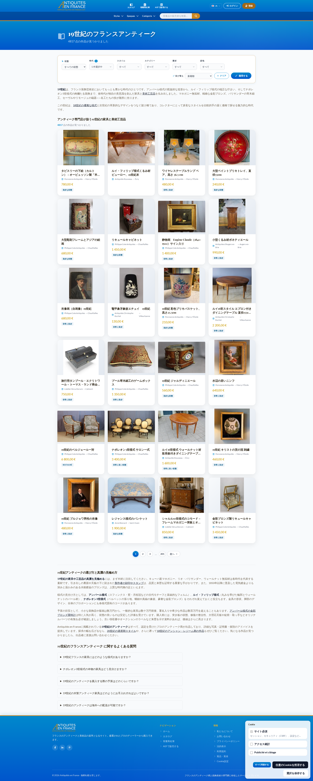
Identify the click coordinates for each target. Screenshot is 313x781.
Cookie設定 (223, 761)
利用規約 (221, 751)
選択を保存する (296, 773)
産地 (202, 60)
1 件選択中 (96, 66)
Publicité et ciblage (265, 752)
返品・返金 (222, 756)
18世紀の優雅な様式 (85, 105)
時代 (93, 60)
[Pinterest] (69, 748)
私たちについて (225, 731)
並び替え (179, 76)
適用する (243, 75)
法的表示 (221, 746)
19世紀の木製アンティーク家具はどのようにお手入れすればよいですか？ (106, 693)
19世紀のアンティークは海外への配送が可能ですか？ (94, 705)
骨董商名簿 (168, 741)
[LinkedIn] (62, 748)
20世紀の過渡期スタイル (121, 630)
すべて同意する (262, 764)
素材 (174, 60)
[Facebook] (55, 748)
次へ (172, 554)
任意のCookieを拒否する (290, 764)
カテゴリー (150, 60)
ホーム (166, 731)
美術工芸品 (148, 93)
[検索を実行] (196, 16)
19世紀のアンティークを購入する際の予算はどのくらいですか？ (101, 681)
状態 (66, 61)
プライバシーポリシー (228, 741)
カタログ (167, 736)
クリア (223, 75)
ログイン (234, 5)
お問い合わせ (224, 736)
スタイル (121, 60)
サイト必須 (260, 731)
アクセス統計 (262, 743)
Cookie (251, 724)
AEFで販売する (171, 746)
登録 (250, 5)
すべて (122, 66)
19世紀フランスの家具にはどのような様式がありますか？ (97, 656)
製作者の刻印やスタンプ (129, 582)
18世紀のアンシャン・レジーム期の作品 (180, 630)
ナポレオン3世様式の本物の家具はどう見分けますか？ (95, 668)
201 (162, 554)
